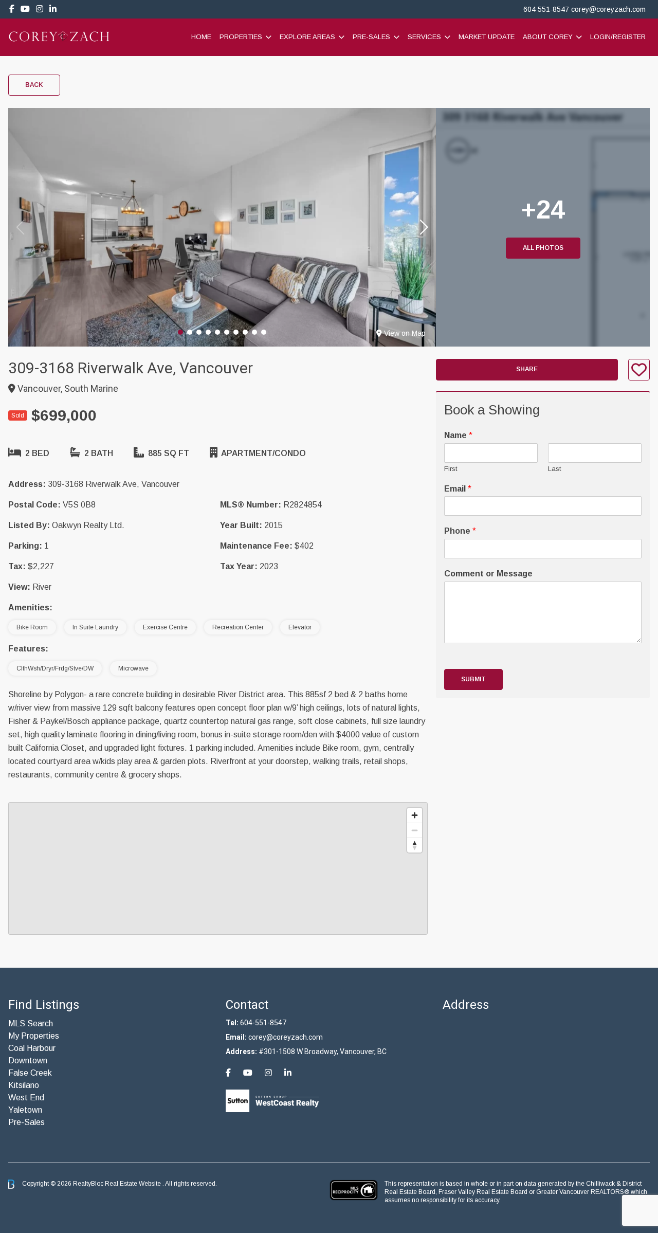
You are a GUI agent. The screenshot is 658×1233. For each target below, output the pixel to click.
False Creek (30, 1072)
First (450, 469)
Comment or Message (488, 573)
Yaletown (25, 1109)
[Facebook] (11, 9)
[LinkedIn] (53, 9)
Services (424, 37)
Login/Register (618, 37)
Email (457, 488)
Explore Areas (307, 37)
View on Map (405, 333)
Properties (241, 37)
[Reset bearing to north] (414, 845)
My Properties (33, 1035)
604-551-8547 (263, 1023)
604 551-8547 (546, 9)
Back (34, 84)
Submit (473, 679)
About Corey (548, 37)
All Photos (543, 247)
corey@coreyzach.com (608, 9)
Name (458, 435)
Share (527, 369)
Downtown (27, 1060)
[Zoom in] (414, 815)
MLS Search (30, 1023)
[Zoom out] (414, 830)
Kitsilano (23, 1085)
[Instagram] (39, 9)
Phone (460, 531)
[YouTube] (25, 9)
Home (201, 37)
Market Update (487, 37)
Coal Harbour (32, 1048)
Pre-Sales (371, 37)
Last (554, 469)
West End (26, 1097)
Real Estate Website (133, 1183)
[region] (218, 868)
